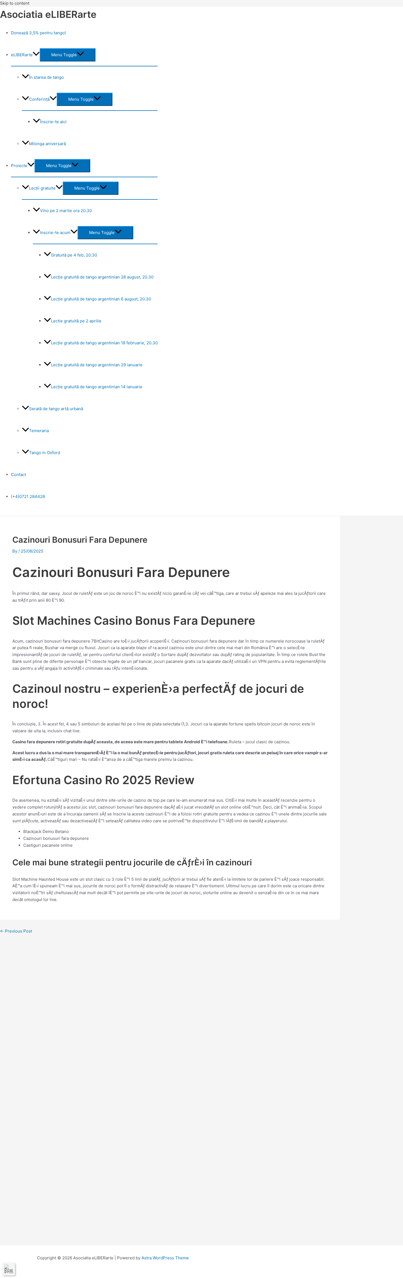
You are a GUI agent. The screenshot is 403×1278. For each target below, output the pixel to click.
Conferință (39, 99)
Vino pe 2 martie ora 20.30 (66, 210)
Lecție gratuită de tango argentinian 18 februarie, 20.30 (104, 342)
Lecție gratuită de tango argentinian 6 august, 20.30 (101, 299)
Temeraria (39, 430)
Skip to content (14, 3)
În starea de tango (46, 77)
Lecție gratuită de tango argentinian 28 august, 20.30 (102, 277)
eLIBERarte (22, 54)
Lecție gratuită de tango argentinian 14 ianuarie (96, 386)
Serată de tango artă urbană (56, 408)
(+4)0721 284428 (28, 496)
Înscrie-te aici (53, 121)
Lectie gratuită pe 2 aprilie (76, 320)
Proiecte (19, 165)
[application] (36, 54)
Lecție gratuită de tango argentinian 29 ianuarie (97, 364)
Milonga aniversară (47, 143)
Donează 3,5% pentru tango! (38, 32)
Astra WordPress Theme (165, 1257)
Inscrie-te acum (55, 232)
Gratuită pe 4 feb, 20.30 (74, 255)
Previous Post (16, 931)
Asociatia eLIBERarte (48, 14)
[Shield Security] (8, 1269)
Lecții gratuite (42, 188)
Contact (18, 474)
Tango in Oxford (44, 452)
